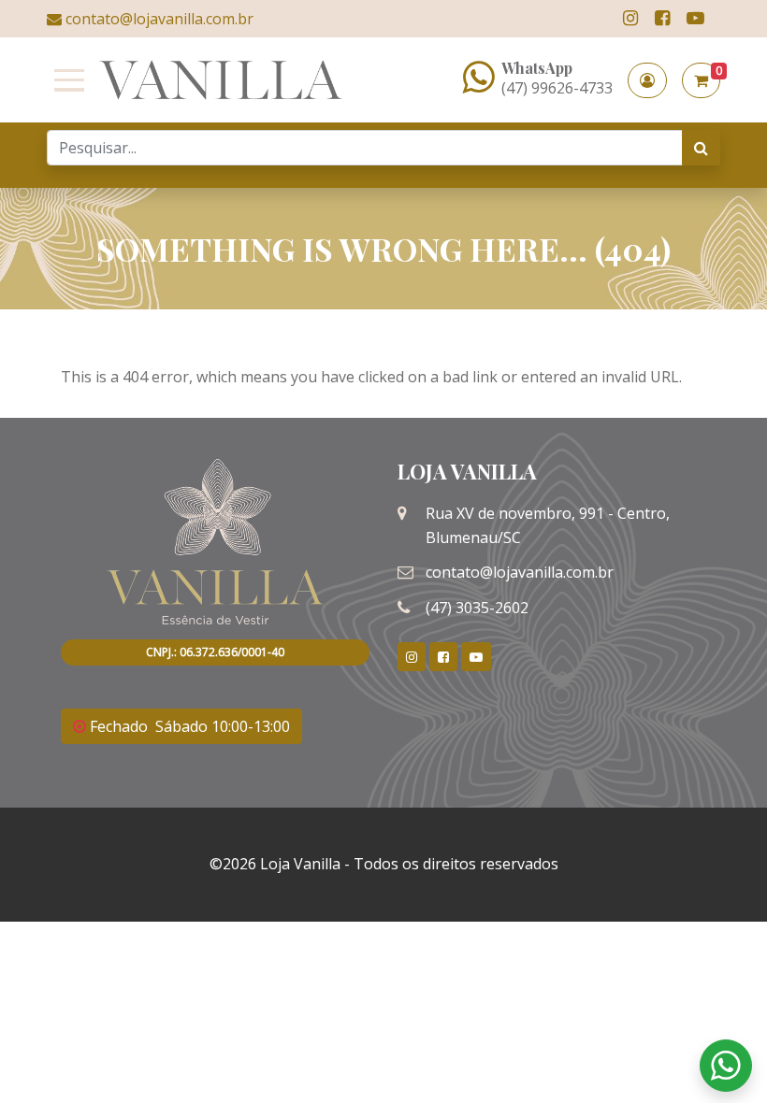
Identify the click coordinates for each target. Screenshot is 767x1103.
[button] (647, 80)
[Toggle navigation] (65, 80)
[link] (630, 18)
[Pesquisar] (701, 147)
